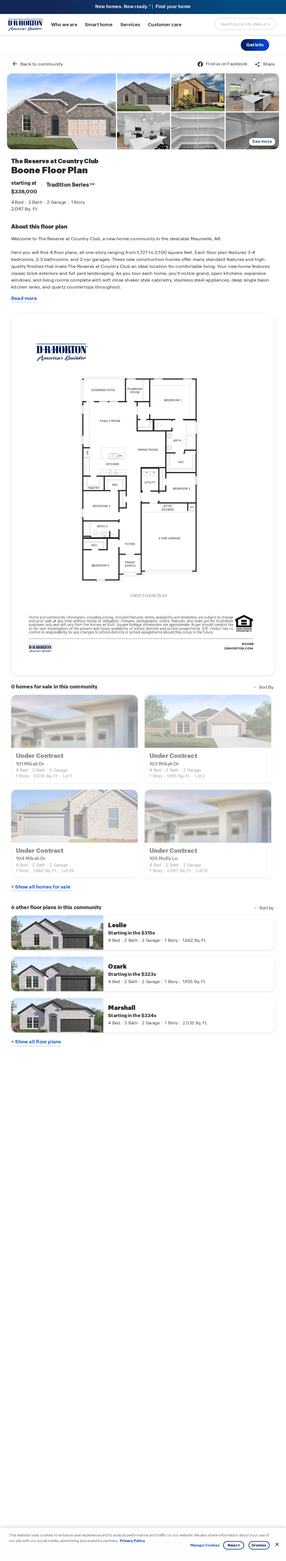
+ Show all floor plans (36, 1042)
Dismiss (259, 1545)
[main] (143, 807)
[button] (255, 45)
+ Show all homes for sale (40, 887)
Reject (234, 1545)
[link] (61, 111)
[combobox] (245, 24)
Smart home (99, 25)
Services (130, 25)
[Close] (277, 1544)
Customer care (165, 25)
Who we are (64, 25)
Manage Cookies (205, 1545)
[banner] (143, 7)
